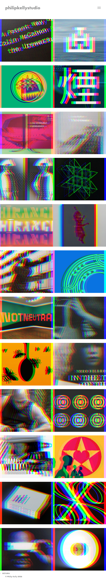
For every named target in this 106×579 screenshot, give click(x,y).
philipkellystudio (22, 8)
